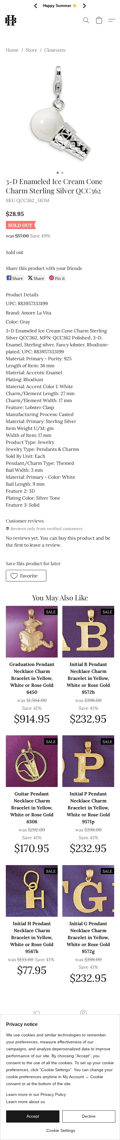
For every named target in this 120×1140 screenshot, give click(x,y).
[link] (60, 1128)
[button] (11, 20)
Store (31, 50)
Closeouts (54, 50)
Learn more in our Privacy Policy (36, 1094)
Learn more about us (25, 1101)
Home (12, 50)
